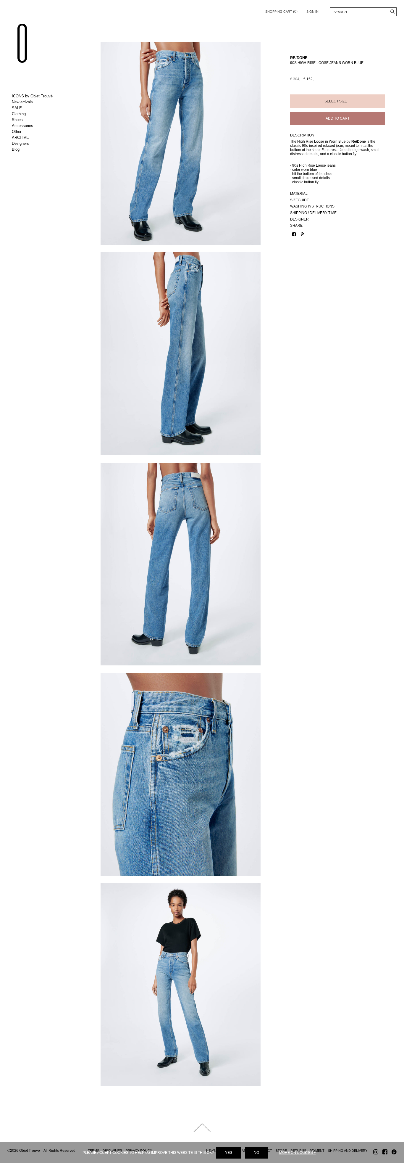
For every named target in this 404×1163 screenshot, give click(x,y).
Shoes (17, 120)
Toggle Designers (36, 144)
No (256, 1153)
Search (392, 11)
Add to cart (338, 118)
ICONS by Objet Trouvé (32, 96)
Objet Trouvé (22, 43)
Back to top (202, 1127)
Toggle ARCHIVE (36, 138)
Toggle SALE (36, 108)
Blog (16, 149)
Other (16, 131)
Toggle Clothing (36, 114)
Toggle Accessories (36, 126)
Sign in (312, 11)
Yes (228, 1153)
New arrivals (22, 102)
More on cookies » (297, 1153)
